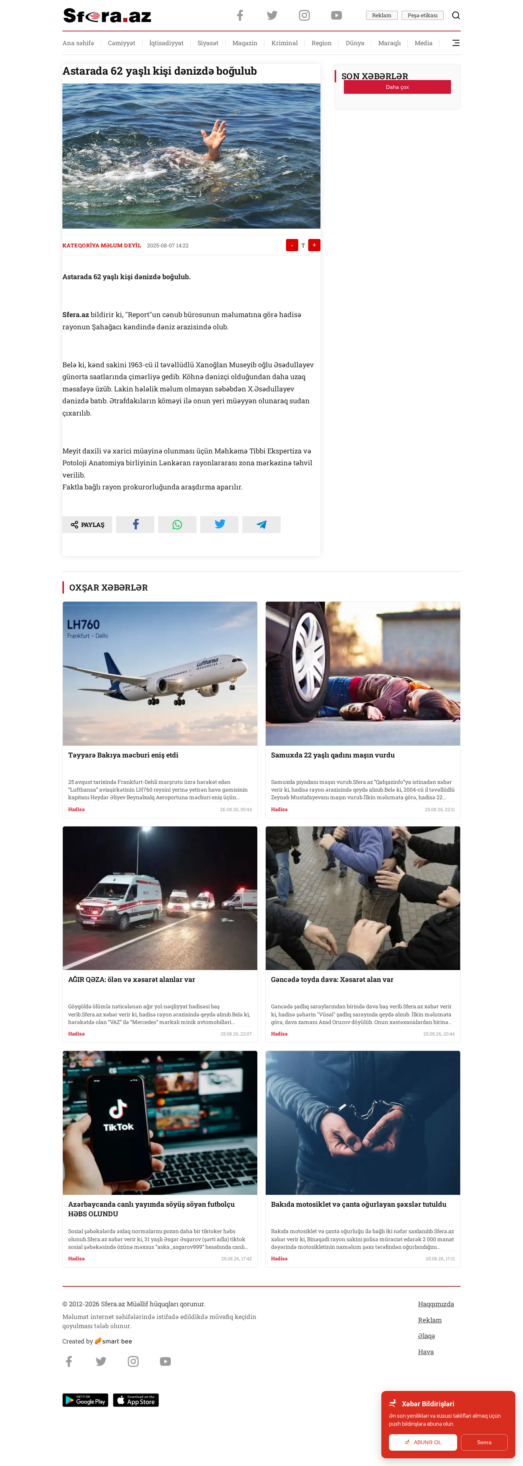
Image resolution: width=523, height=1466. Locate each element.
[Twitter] (272, 15)
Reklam (382, 15)
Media (424, 43)
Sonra (484, 1442)
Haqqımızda (436, 1303)
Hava (426, 1351)
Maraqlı (389, 43)
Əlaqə (426, 1335)
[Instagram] (304, 15)
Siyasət (208, 43)
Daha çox (397, 87)
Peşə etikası (423, 15)
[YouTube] (336, 15)
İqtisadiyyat (166, 43)
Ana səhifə (78, 43)
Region (322, 43)
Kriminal (284, 43)
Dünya (355, 43)
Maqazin (245, 43)
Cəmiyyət (122, 43)
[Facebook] (240, 15)
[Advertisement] (397, 134)
